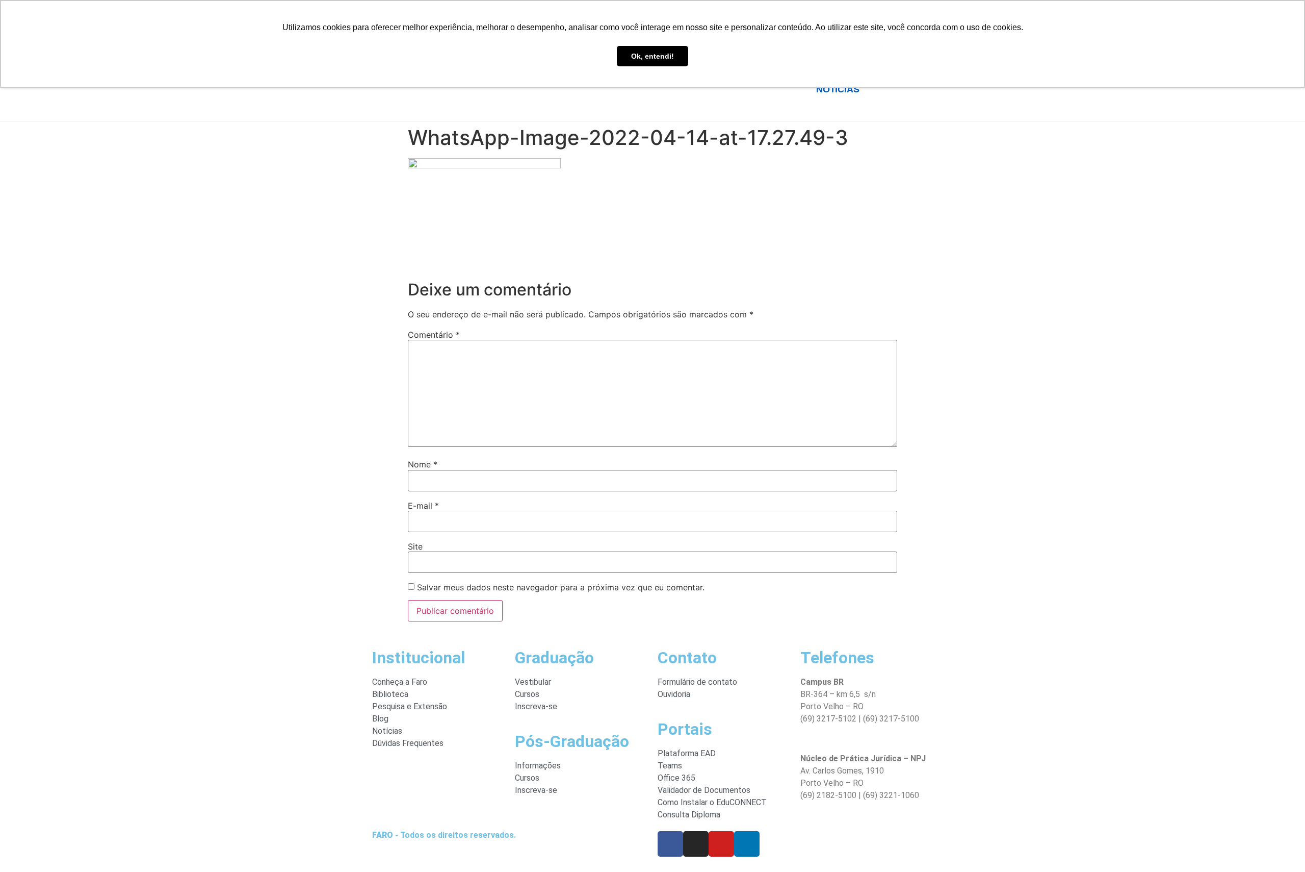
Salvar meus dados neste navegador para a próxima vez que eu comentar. (560, 587)
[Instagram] (696, 844)
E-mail (423, 506)
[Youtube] (721, 844)
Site (415, 546)
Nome (422, 464)
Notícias (837, 89)
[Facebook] (670, 844)
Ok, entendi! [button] (652, 56)
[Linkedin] (747, 844)
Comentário (434, 335)
